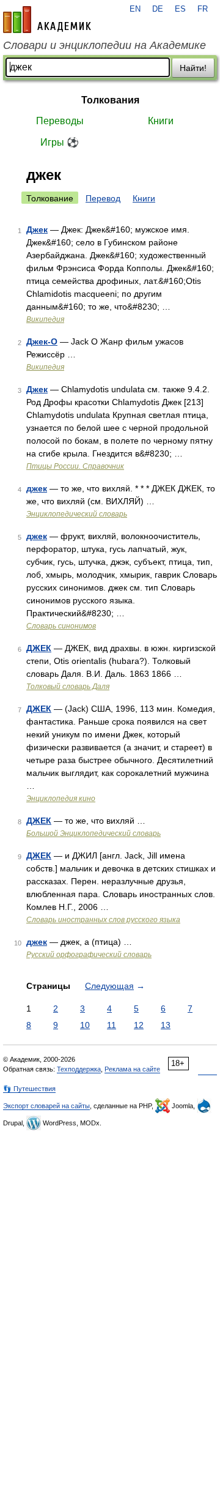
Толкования (110, 100)
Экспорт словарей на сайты (46, 1105)
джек (36, 488)
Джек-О (41, 341)
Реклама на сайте (132, 1069)
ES (180, 9)
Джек (37, 229)
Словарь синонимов (61, 626)
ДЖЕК (38, 648)
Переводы (60, 121)
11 (111, 1025)
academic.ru (47, 19)
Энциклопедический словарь (76, 514)
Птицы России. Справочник (75, 466)
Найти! (193, 68)
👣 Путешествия (29, 1088)
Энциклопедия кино (60, 798)
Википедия (45, 319)
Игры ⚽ (59, 142)
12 (139, 1025)
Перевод (103, 198)
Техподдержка (79, 1069)
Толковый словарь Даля (67, 686)
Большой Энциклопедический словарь (93, 833)
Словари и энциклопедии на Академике (104, 45)
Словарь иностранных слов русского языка (103, 919)
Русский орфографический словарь (89, 954)
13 (165, 1025)
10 (85, 1025)
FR (202, 9)
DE (157, 9)
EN (135, 9)
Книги (161, 121)
